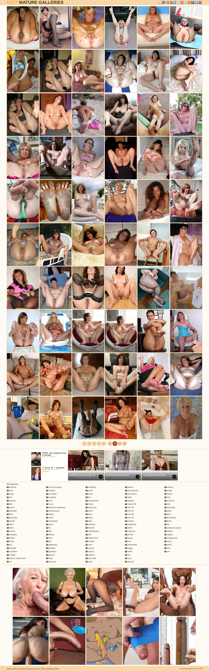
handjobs (92, 487)
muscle (91, 548)
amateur (12, 487)
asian (11, 494)
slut (168, 497)
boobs (12, 538)
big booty (13, 518)
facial (50, 524)
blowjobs (13, 535)
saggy (130, 548)
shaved (130, 562)
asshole (12, 501)
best (11, 514)
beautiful (13, 511)
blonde (12, 531)
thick (168, 514)
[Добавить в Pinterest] (181, 2)
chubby (12, 555)
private (130, 535)
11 (110, 444)
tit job (169, 521)
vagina (169, 535)
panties (130, 521)
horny (90, 494)
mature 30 (131, 504)
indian (90, 504)
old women (132, 494)
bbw (11, 504)
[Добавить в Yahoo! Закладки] (200, 2)
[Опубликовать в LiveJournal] (178, 2)
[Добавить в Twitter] (196, 2)
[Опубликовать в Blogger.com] (160, 2)
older (129, 497)
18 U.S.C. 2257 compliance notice (46, 669)
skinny (169, 494)
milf (89, 535)
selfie (129, 551)
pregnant (131, 531)
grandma (52, 551)
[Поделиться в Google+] (171, 2)
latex (90, 514)
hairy (50, 558)
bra (10, 545)
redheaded (132, 545)
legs (90, 521)
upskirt (169, 531)
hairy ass (52, 562)
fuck (50, 538)
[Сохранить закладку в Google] (167, 2)
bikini (11, 524)
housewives (93, 501)
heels (90, 490)
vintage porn (172, 538)
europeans (53, 521)
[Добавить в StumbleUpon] (189, 2)
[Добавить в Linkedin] (174, 2)
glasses (51, 548)
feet (50, 531)
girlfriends (52, 545)
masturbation (93, 531)
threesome (171, 518)
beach (12, 507)
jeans (90, 511)
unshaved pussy (173, 528)
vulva (169, 541)
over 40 (130, 507)
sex (129, 555)
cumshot (52, 497)
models (91, 541)
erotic (50, 518)
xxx (168, 551)
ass (10, 497)
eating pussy (54, 511)
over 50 (130, 511)
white (169, 545)
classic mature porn (17, 558)
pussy (130, 538)
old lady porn (133, 490)
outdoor (130, 501)
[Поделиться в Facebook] (163, 2)
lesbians (91, 524)
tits (167, 524)
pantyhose (131, 524)
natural (91, 551)
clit (10, 562)
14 (124, 444)
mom (90, 545)
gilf (49, 541)
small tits (170, 501)
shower (169, 487)
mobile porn (93, 538)
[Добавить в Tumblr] (192, 2)
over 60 (130, 514)
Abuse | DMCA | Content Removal (20, 669)
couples (51, 490)
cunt (50, 501)
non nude (92, 558)
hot (89, 497)
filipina (51, 535)
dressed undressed (56, 507)
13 (120, 444)
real (129, 541)
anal (11, 490)
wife (168, 548)
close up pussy (54, 487)
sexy (129, 558)
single (169, 490)
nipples (91, 555)
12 (115, 444)
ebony (51, 514)
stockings (170, 507)
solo (168, 504)
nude (90, 562)
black (11, 528)
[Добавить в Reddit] (185, 2)
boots (11, 541)
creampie (52, 494)
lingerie (91, 528)
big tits (12, 521)
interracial (92, 507)
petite (129, 528)
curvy (50, 504)
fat (49, 528)
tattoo (169, 511)
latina (90, 518)
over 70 (130, 518)
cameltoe (13, 551)
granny (51, 555)
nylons (130, 487)
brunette (12, 548)
